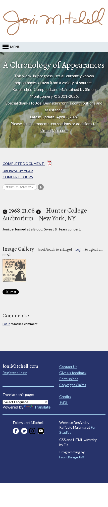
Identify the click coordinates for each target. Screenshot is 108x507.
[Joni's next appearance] (38, 210)
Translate (42, 406)
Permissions (68, 379)
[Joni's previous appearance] (5, 210)
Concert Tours (18, 177)
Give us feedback (72, 372)
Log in (79, 249)
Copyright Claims (72, 385)
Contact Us (68, 366)
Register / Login (15, 372)
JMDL (63, 402)
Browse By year (18, 171)
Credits (65, 396)
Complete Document (24, 163)
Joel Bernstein (47, 102)
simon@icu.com (54, 130)
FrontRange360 (71, 457)
